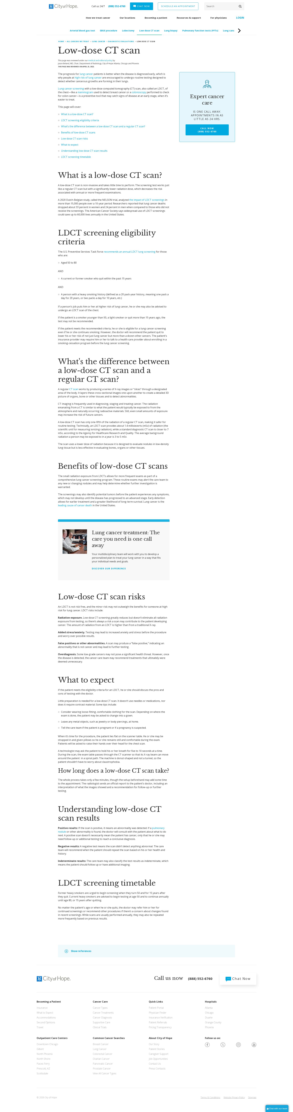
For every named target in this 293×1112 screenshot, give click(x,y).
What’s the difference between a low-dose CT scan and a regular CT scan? (103, 126)
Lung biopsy (170, 30)
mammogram (85, 92)
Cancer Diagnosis (102, 1017)
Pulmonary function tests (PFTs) (200, 30)
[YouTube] (254, 1044)
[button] (240, 6)
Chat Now (241, 978)
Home (61, 41)
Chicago (209, 1012)
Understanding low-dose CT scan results (84, 150)
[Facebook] (207, 1044)
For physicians (218, 17)
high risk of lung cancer (88, 77)
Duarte (209, 1017)
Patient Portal (156, 1007)
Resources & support (189, 17)
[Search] (224, 6)
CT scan (73, 389)
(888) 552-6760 (116, 6)
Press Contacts (157, 1068)
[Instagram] (238, 1044)
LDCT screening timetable (76, 157)
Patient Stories (157, 1049)
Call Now (207, 130)
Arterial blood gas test (82, 30)
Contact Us (155, 1063)
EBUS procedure (108, 30)
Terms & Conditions (210, 1097)
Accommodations (46, 1017)
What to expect (69, 144)
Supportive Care (101, 1022)
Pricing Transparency (160, 1027)
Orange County (213, 1022)
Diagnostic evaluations (121, 41)
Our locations (127, 17)
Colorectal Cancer (102, 1054)
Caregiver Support (158, 1054)
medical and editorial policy (100, 60)
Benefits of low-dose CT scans (78, 132)
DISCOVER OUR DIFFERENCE (109, 568)
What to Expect (45, 1012)
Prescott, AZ (43, 1068)
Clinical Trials (100, 1027)
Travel (40, 1027)
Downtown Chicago (47, 1044)
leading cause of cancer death (75, 505)
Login (240, 17)
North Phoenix (45, 1054)
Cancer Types (100, 1007)
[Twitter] (223, 1044)
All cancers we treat (78, 41)
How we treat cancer (98, 17)
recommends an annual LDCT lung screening (129, 251)
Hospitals (211, 1001)
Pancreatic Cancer (103, 1063)
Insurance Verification (160, 1017)
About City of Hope (160, 1038)
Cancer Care (100, 1001)
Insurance (42, 1007)
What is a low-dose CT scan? (77, 114)
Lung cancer (98, 41)
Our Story (154, 1044)
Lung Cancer (100, 1049)
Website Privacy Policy (234, 1097)
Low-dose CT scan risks (74, 138)
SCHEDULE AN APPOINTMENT (178, 6)
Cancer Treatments (103, 1012)
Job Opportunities (158, 1058)
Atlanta (209, 1007)
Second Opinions (46, 1022)
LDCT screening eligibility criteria (80, 120)
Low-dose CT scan (149, 30)
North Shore (43, 1058)
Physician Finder (157, 1012)
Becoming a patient (156, 17)
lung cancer (86, 74)
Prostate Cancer (102, 1068)
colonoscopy (139, 92)
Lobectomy (128, 30)
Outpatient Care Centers (52, 1038)
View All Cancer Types (104, 1073)
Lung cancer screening (71, 88)
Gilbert (40, 1049)
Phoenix (209, 1027)
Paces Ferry (43, 1063)
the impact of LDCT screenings (147, 200)
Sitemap (252, 1097)
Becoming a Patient (49, 1001)
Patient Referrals (158, 1022)
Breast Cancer (101, 1044)
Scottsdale (42, 1073)
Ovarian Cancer (101, 1058)
